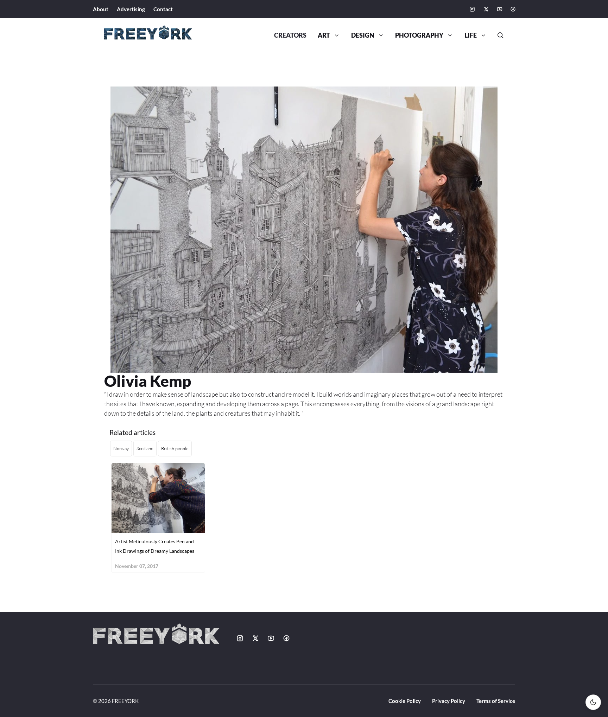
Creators (290, 35)
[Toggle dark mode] (593, 702)
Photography (419, 35)
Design (362, 35)
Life (470, 35)
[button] (498, 35)
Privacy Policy (448, 701)
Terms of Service (495, 701)
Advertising (131, 9)
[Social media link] (472, 9)
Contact (163, 9)
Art (324, 35)
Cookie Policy (404, 701)
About (100, 9)
